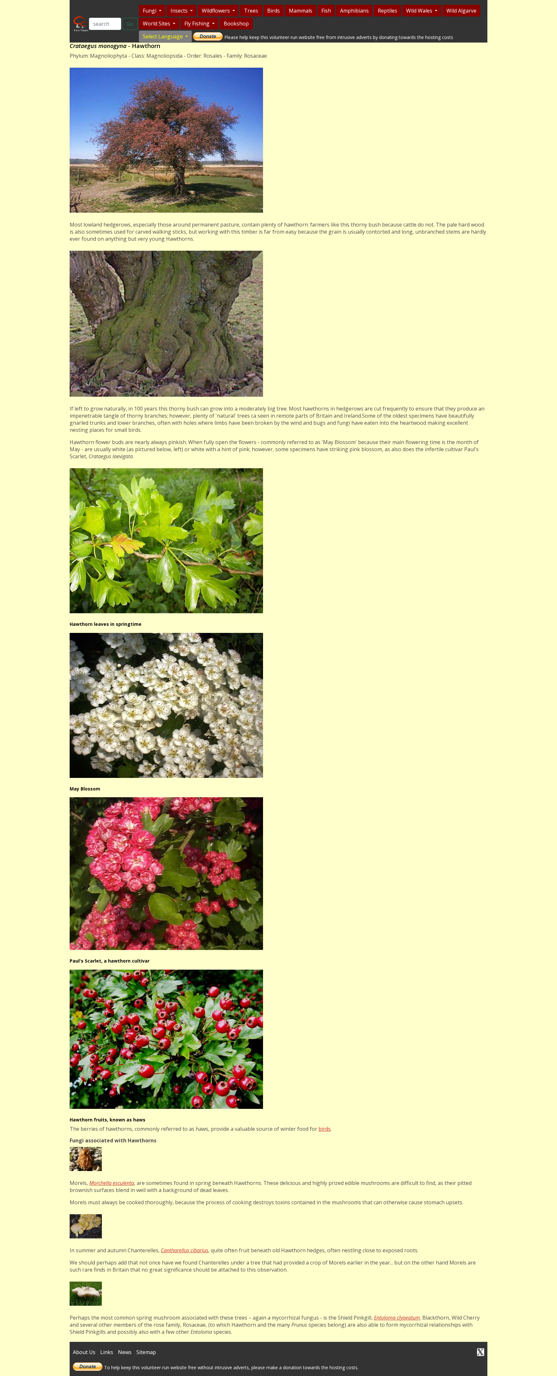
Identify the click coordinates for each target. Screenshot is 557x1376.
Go (130, 23)
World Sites (157, 23)
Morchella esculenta (111, 1183)
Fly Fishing (197, 23)
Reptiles (387, 10)
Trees (251, 10)
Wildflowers (216, 10)
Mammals (300, 10)
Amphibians (354, 10)
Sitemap (146, 1352)
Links (106, 1352)
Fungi (150, 10)
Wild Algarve (461, 10)
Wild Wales (420, 10)
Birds (273, 10)
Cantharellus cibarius (184, 1250)
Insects (180, 10)
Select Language (163, 36)
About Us (84, 1352)
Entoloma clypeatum (397, 1317)
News (125, 1352)
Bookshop (236, 23)
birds (324, 1128)
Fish (326, 10)
